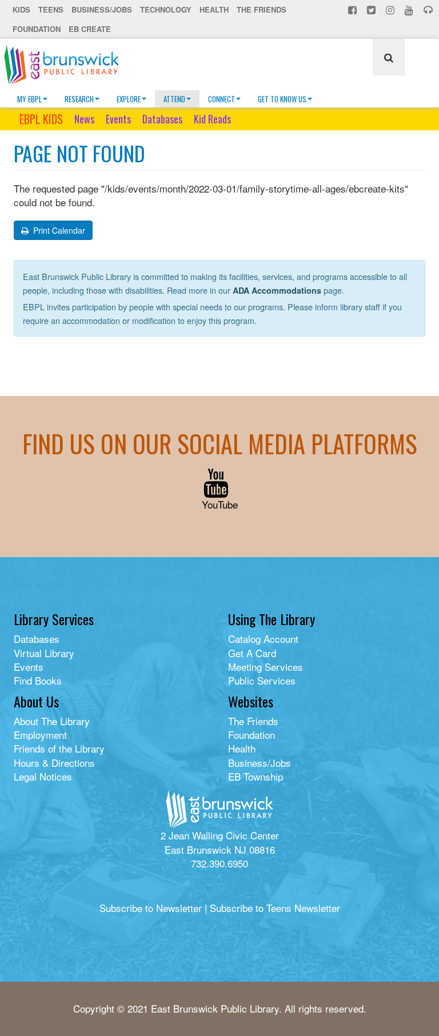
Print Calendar (58, 230)
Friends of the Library (59, 748)
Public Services (262, 680)
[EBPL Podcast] (429, 9)
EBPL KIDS (41, 118)
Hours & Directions (54, 762)
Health (214, 9)
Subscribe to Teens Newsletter (275, 908)
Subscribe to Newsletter (150, 908)
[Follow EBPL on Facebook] (353, 9)
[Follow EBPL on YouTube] (410, 9)
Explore (129, 99)
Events (118, 118)
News (84, 118)
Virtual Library (44, 653)
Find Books (38, 680)
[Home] (65, 64)
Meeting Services (265, 666)
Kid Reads (212, 118)
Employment (40, 734)
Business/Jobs (101, 9)
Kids (21, 9)
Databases (162, 118)
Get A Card (252, 653)
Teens (50, 9)
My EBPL (29, 99)
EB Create (90, 28)
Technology (165, 9)
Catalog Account (263, 638)
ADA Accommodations (277, 290)
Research (79, 99)
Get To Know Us (282, 99)
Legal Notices (43, 776)
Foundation (37, 28)
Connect (221, 99)
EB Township (255, 776)
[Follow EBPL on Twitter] (372, 9)
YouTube (220, 504)
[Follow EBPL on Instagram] (391, 9)
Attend (174, 99)
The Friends (261, 9)
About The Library (52, 721)
